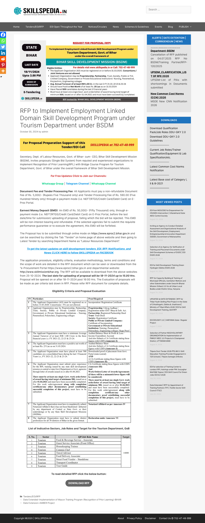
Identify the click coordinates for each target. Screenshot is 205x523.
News (116, 26)
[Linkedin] (3, 53)
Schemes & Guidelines (137, 26)
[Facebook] (3, 35)
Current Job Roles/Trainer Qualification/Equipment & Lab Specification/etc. (168, 153)
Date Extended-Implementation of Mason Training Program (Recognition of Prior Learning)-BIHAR (72, 499)
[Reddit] (3, 59)
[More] (3, 71)
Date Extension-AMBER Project (39, 503)
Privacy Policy (134, 518)
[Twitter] (3, 47)
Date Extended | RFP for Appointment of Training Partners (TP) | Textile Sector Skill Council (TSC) (167, 388)
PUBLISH (183, 26)
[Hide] (1, 77)
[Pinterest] (3, 65)
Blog (170, 26)
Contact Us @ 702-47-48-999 (175, 518)
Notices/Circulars (97, 26)
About (121, 518)
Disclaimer (150, 518)
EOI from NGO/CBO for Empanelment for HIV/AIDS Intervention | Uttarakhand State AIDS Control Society (167, 213)
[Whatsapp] (3, 41)
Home (16, 26)
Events (158, 26)
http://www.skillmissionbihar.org (39, 271)
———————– (159, 187)
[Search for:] (168, 9)
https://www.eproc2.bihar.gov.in (110, 233)
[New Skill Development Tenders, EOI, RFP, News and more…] (40, 10)
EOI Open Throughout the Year (66, 26)
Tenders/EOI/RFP (35, 26)
